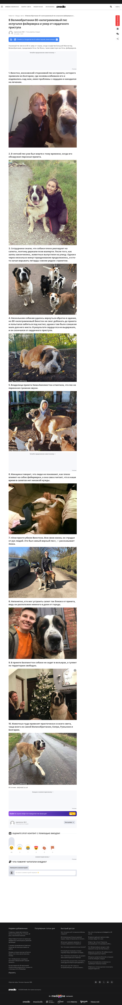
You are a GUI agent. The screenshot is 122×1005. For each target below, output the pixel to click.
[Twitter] (103, 982)
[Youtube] (107, 982)
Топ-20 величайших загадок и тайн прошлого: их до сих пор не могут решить (98, 948)
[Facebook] (99, 982)
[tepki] (11, 848)
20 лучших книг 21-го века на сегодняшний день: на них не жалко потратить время (72, 967)
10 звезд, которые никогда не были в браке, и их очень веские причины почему (20, 953)
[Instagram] (95, 982)
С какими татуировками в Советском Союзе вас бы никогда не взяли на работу (19, 947)
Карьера (26, 982)
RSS (31, 982)
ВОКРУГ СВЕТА (26, 7)
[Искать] (111, 7)
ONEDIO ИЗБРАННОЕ (12, 7)
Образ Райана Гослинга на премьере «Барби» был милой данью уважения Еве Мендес (20, 940)
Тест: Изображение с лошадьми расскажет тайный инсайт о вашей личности (19, 960)
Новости (11, 16)
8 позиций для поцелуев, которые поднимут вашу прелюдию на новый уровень (72, 952)
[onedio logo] (61, 7)
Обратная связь (13, 982)
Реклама (21, 982)
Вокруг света (20, 16)
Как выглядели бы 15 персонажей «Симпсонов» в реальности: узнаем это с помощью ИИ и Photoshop (20, 967)
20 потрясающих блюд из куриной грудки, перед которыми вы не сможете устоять (73, 938)
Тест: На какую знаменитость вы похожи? (73, 947)
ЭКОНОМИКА (50, 7)
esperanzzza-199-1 (27, 32)
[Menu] (2, 7)
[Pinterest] (111, 982)
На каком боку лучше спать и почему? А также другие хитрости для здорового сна (73, 962)
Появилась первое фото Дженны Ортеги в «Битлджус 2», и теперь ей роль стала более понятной (19, 933)
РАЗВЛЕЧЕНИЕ (38, 7)
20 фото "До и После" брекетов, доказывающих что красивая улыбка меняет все (99, 943)
